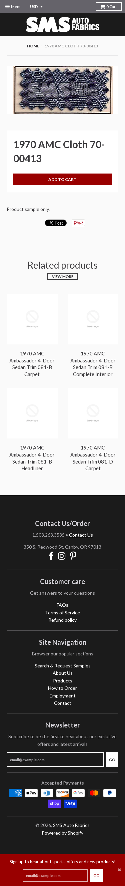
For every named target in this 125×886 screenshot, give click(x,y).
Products (62, 680)
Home (33, 45)
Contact (62, 703)
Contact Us (81, 535)
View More (62, 276)
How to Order (62, 688)
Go (96, 875)
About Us (63, 673)
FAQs (62, 605)
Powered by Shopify (62, 833)
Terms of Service (62, 612)
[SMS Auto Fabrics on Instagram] (62, 556)
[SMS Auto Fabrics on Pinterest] (73, 556)
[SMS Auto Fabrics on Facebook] (51, 556)
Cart (111, 6)
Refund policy (62, 620)
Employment (63, 695)
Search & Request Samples (63, 665)
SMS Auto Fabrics (71, 825)
